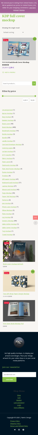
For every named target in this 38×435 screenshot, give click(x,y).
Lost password (19, 403)
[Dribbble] (19, 430)
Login (19, 405)
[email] (15, 430)
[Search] (34, 83)
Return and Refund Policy (19, 426)
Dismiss (22, 10)
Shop (19, 395)
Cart (19, 398)
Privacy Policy (15, 421)
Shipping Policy (15, 423)
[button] (8, 72)
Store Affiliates (19, 408)
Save (7, 243)
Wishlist (19, 400)
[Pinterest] (23, 430)
